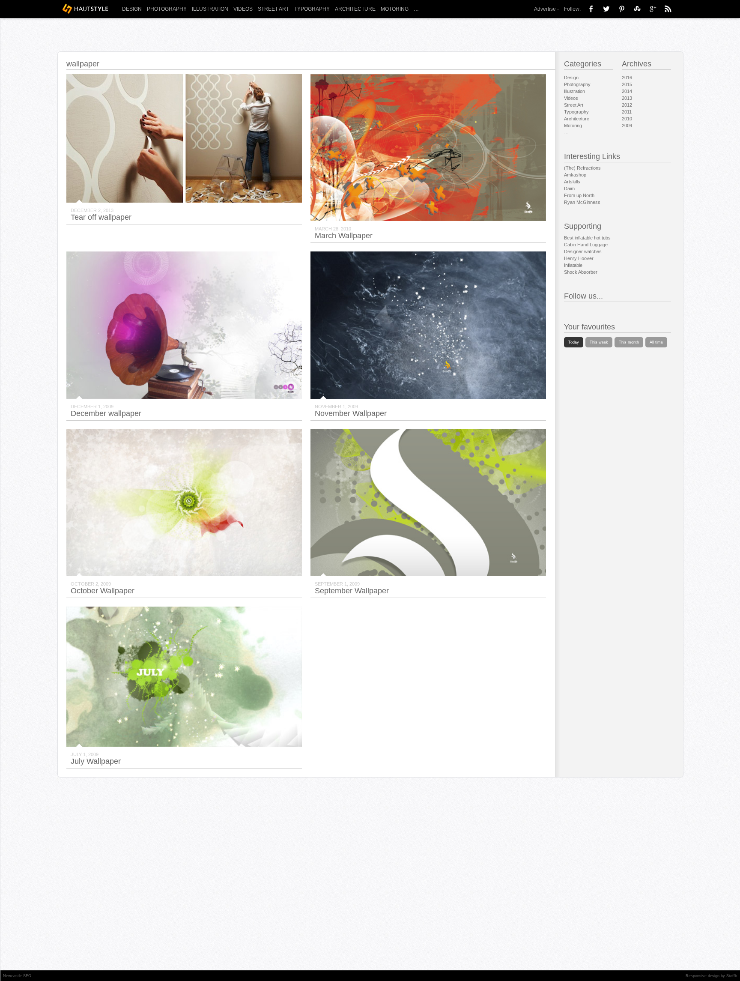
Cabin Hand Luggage (586, 244)
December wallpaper (106, 413)
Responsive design (702, 976)
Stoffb (731, 976)
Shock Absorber (580, 272)
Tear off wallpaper (101, 217)
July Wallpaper (96, 761)
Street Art (273, 9)
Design (132, 9)
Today (573, 342)
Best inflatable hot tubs (587, 237)
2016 (627, 77)
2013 (627, 98)
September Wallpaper (352, 590)
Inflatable (573, 265)
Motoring (395, 9)
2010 (627, 118)
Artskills (572, 181)
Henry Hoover (579, 258)
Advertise (545, 9)
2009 (627, 125)
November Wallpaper (351, 413)
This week (599, 342)
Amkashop (575, 174)
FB (591, 8)
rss (668, 8)
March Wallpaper (344, 235)
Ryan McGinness (582, 202)
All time (656, 342)
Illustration (210, 9)
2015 (627, 84)
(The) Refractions (582, 167)
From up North (579, 195)
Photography (167, 9)
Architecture (355, 9)
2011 (627, 111)
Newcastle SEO (17, 976)
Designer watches (583, 251)
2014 (627, 91)
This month (629, 342)
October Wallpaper (102, 590)
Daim (569, 188)
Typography (312, 9)
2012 (627, 105)
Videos (243, 9)
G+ (653, 8)
